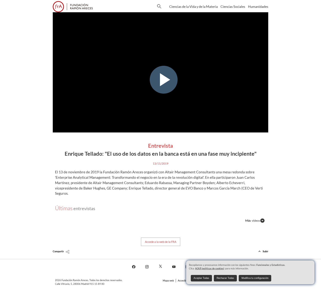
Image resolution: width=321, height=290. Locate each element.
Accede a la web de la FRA (160, 241)
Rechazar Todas (225, 278)
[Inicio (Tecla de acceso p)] (73, 6)
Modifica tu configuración (254, 278)
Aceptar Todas (201, 278)
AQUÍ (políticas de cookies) (209, 268)
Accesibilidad (185, 280)
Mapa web (168, 280)
